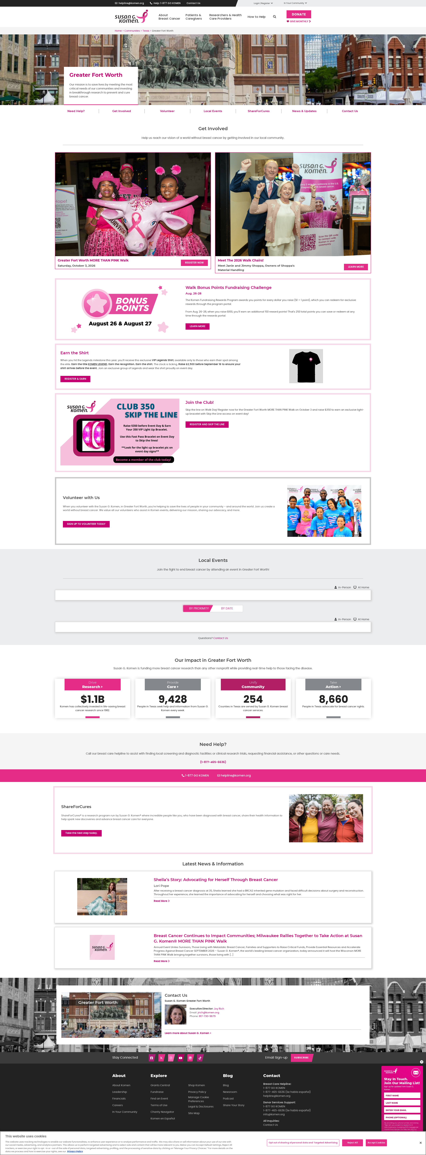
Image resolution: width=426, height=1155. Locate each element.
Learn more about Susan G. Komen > (188, 1033)
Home (118, 31)
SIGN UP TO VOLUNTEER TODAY (86, 524)
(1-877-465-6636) (213, 762)
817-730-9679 (207, 1016)
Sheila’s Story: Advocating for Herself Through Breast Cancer (216, 879)
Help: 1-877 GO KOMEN (167, 3)
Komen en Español (163, 1118)
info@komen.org (274, 1114)
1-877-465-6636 (274, 1092)
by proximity (199, 608)
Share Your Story (233, 1105)
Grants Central (160, 1085)
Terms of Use (159, 1105)
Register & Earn (75, 379)
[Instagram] (171, 1057)
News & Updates (304, 111)
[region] (213, 1143)
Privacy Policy (197, 1092)
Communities (132, 31)
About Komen (121, 1085)
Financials (119, 1098)
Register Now (194, 262)
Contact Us (193, 3)
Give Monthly (299, 21)
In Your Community (124, 1112)
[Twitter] (162, 1057)
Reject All (352, 1143)
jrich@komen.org (208, 1012)
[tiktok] (200, 1057)
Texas (146, 31)
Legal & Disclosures (200, 1106)
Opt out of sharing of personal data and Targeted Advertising (303, 1143)
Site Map (194, 1113)
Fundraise (157, 1092)
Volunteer (167, 111)
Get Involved (121, 111)
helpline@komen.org (131, 3)
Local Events (213, 111)
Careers (117, 1105)
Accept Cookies (376, 1143)
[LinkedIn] (191, 1057)
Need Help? (76, 111)
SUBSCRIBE (301, 1058)
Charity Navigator (162, 1112)
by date (227, 608)
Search (274, 16)
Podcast (228, 1098)
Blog (226, 1085)
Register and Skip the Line (207, 424)
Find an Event (159, 1098)
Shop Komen (196, 1085)
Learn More (356, 267)
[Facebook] (152, 1057)
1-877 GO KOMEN (197, 775)
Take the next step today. (81, 833)
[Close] (420, 1143)
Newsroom (230, 1092)
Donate (299, 14)
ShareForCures (259, 111)
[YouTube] (181, 1057)
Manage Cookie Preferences (198, 1099)
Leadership (119, 1092)
